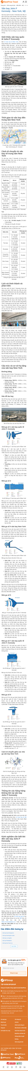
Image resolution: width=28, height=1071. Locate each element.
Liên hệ (16, 1022)
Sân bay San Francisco (7, 943)
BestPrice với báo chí (20, 1033)
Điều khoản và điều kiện (21, 1027)
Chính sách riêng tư (19, 1025)
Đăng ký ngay (14, 973)
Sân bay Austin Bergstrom (8, 933)
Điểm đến (18, 5)
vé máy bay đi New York (11, 42)
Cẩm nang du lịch (11, 5)
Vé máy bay (3, 1019)
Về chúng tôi (18, 1019)
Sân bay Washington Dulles (8, 935)
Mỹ (23, 5)
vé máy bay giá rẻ (19, 916)
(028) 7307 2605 (11, 993)
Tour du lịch (4, 1025)
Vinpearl (3, 1027)
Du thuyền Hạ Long (5, 1030)
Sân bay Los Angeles (7, 938)
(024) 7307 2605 (19, 998)
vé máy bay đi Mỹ (21, 817)
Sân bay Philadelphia (7, 940)
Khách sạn (3, 1022)
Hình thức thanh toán (20, 1030)
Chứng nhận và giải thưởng (19, 1038)
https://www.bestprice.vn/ (9, 922)
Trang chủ (3, 5)
